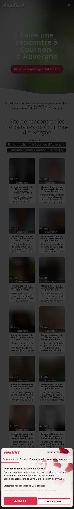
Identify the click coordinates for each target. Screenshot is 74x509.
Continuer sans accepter (58, 452)
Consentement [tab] (10, 459)
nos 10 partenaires (22, 490)
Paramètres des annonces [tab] (43, 459)
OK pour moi (20, 501)
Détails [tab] (23, 459)
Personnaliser (54, 501)
